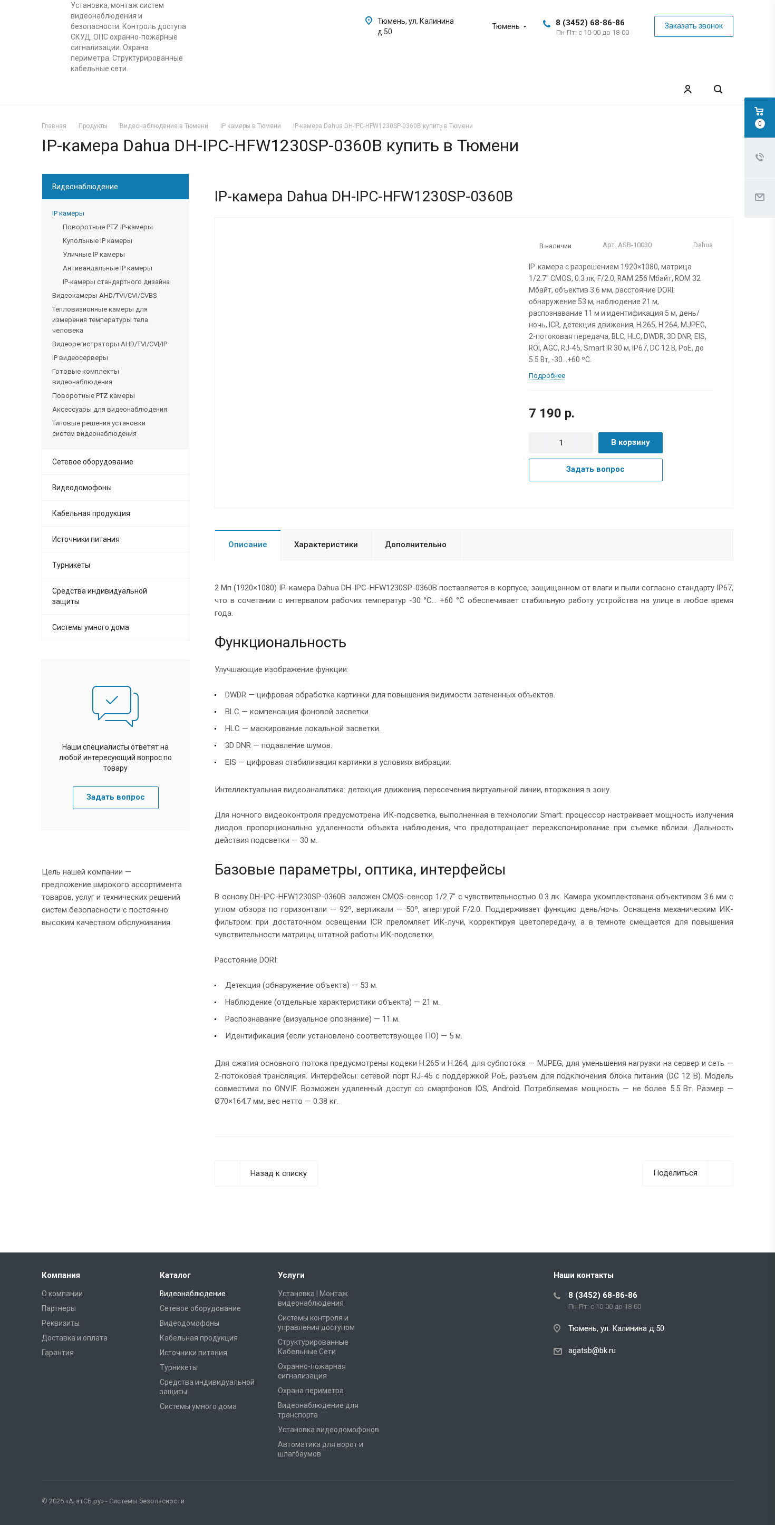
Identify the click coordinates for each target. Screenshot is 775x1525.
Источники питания (86, 539)
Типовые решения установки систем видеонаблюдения (99, 428)
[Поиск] (718, 89)
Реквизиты (61, 1323)
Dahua (703, 245)
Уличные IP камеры (94, 254)
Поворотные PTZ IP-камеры (108, 227)
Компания (61, 1275)
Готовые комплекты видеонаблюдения (85, 376)
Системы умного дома (90, 627)
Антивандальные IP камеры (107, 268)
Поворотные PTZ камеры (93, 396)
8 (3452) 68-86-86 (590, 22)
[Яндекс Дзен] (722, 1502)
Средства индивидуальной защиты (99, 596)
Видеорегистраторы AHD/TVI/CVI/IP (109, 344)
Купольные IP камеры (97, 241)
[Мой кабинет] (687, 89)
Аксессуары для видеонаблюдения (109, 409)
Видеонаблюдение (85, 186)
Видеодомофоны (82, 487)
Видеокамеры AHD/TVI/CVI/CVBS (104, 295)
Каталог (175, 1275)
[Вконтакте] (672, 1502)
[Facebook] (697, 1502)
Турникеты (71, 565)
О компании (62, 1293)
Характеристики (326, 544)
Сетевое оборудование (92, 462)
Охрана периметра (311, 1390)
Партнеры (59, 1308)
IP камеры (68, 213)
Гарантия (58, 1352)
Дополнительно (416, 544)
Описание (247, 544)
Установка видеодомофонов (328, 1429)
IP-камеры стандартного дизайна (116, 282)
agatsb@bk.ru (592, 1350)
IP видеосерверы (80, 358)
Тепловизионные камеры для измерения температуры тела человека (100, 319)
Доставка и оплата (75, 1338)
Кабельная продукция (91, 513)
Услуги (291, 1275)
